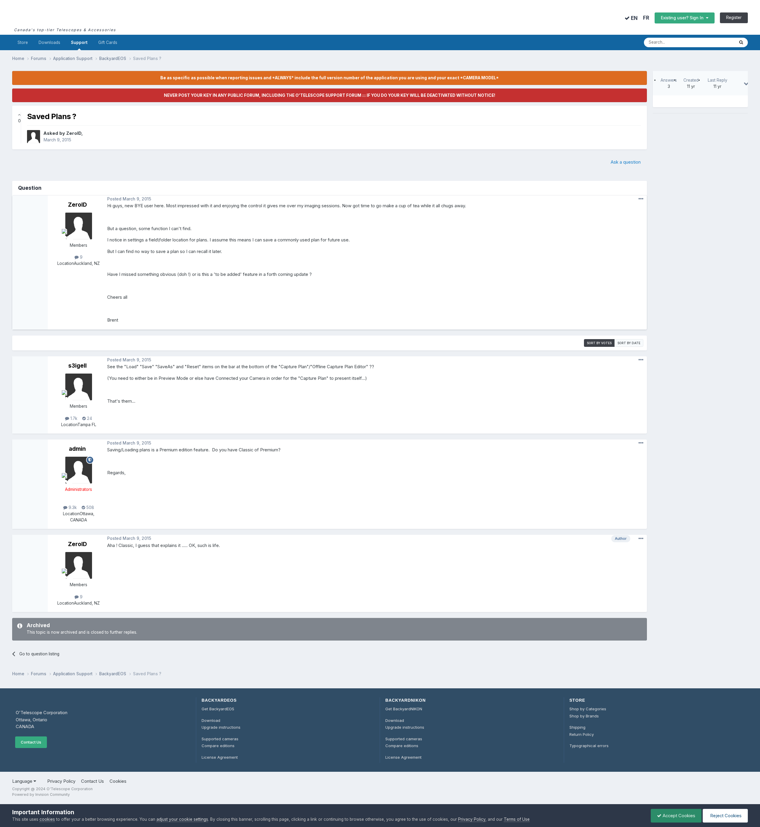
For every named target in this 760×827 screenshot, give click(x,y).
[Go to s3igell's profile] (78, 387)
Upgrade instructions (221, 727)
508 (89, 507)
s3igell (77, 365)
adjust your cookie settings (182, 819)
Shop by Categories (587, 708)
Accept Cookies (678, 815)
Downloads (49, 42)
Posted (129, 199)
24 (89, 418)
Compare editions (218, 745)
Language (23, 781)
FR (646, 17)
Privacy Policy (61, 781)
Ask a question (626, 162)
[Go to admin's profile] (78, 470)
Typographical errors (589, 745)
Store (23, 42)
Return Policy (581, 734)
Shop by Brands (584, 716)
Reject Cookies (725, 815)
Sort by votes (599, 343)
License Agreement (220, 757)
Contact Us (31, 742)
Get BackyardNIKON (403, 708)
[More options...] (641, 199)
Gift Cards (107, 42)
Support (79, 42)
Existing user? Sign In (683, 17)
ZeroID (73, 133)
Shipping (577, 727)
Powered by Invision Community (41, 794)
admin (77, 448)
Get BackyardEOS (218, 708)
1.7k (73, 418)
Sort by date (629, 343)
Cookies (118, 781)
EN (634, 18)
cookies (47, 819)
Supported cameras (220, 738)
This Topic (716, 42)
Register (734, 17)
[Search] (741, 42)
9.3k (72, 507)
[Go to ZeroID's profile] (33, 136)
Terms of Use (517, 819)
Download (211, 720)
